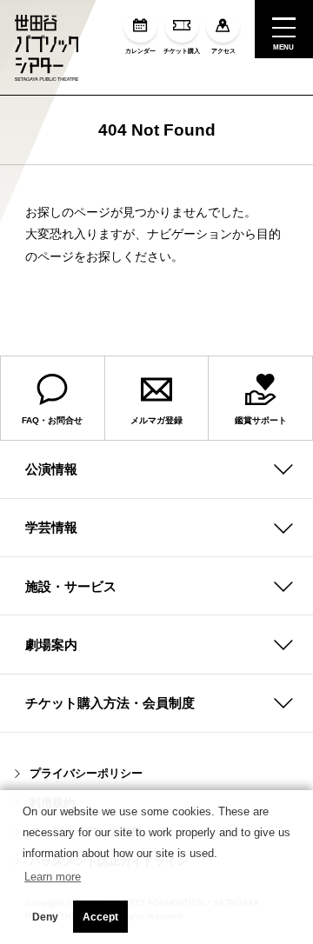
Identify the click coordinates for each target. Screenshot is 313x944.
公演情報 (51, 469)
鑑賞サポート (261, 420)
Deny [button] (45, 917)
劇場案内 (51, 644)
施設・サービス (71, 586)
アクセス (223, 50)
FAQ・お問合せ (52, 420)
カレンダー (140, 50)
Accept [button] (100, 917)
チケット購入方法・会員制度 (110, 702)
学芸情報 (51, 527)
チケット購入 (181, 50)
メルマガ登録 (156, 420)
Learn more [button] (52, 876)
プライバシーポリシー (86, 773)
